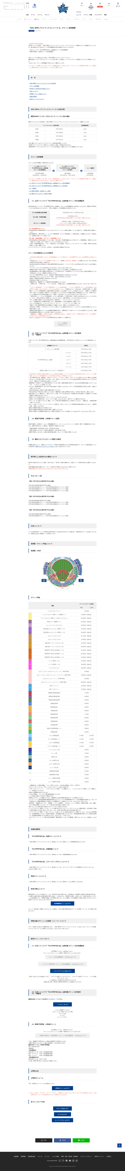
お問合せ (109, 1156)
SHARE (64, 1140)
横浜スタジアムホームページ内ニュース (46, 446)
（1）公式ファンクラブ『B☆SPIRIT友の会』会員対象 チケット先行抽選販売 (49, 183)
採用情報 (23, 1156)
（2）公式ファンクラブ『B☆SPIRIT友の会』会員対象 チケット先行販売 (47, 186)
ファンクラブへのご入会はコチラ (62, 971)
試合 (27, 14)
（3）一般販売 (32, 188)
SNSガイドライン (99, 1156)
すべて (19, 19)
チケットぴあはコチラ (62, 1108)
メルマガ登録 (55, 1156)
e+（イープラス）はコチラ (62, 1120)
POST (45, 1140)
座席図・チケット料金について (38, 94)
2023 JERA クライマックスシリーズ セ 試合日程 (43, 83)
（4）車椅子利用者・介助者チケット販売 (39, 191)
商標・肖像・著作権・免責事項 (69, 1156)
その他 (105, 19)
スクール (40, 1156)
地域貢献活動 (31, 1156)
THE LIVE (98, 19)
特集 (105, 14)
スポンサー (77, 19)
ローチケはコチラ (62, 1114)
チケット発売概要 (34, 86)
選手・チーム (27, 19)
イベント (44, 19)
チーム (33, 14)
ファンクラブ (98, 14)
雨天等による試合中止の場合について (40, 88)
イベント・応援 (88, 14)
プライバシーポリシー (86, 1156)
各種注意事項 (33, 96)
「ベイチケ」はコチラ (62, 1004)
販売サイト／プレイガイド (37, 99)
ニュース (78, 14)
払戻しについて (34, 91)
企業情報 (16, 1156)
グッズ (61, 19)
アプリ (91, 19)
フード (84, 19)
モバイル (47, 1156)
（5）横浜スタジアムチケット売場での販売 (40, 193)
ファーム (39, 14)
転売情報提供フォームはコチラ (62, 903)
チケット (47, 14)
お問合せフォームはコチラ (62, 1088)
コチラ (36, 533)
